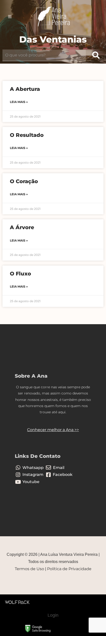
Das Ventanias (53, 39)
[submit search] (96, 55)
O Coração (24, 181)
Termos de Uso (29, 568)
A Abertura (25, 89)
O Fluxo (20, 273)
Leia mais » (19, 102)
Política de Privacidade (69, 568)
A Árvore (22, 227)
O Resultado (27, 135)
